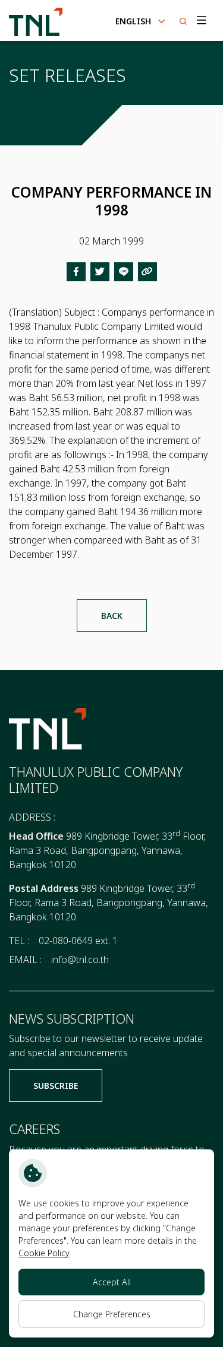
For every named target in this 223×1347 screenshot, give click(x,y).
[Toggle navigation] (200, 20)
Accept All (112, 1282)
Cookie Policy (44, 1253)
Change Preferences (111, 1314)
